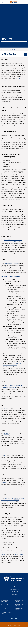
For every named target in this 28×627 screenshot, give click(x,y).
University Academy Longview (20, 601)
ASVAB (3, 482)
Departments (8, 49)
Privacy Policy (5, 604)
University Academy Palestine (20, 605)
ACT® (5, 455)
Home (2, 49)
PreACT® (6, 434)
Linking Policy (17, 625)
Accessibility (4, 608)
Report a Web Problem (19, 609)
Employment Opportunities (5, 601)
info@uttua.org (14, 594)
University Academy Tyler (6, 613)
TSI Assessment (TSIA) (11, 263)
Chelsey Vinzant (18, 554)
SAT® (5, 408)
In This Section (8, 54)
